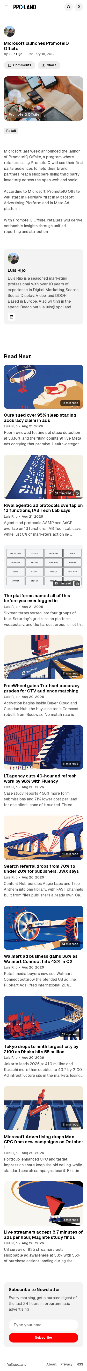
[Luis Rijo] (9, 31)
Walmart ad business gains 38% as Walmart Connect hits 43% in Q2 (41, 959)
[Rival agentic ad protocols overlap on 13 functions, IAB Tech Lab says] (43, 477)
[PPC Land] (24, 7)
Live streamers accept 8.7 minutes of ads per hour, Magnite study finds (43, 1234)
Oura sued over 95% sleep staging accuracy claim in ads (40, 418)
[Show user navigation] (78, 7)
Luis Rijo (15, 54)
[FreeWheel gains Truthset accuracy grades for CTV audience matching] (43, 657)
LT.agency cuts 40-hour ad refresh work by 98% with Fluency (40, 778)
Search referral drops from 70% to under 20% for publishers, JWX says (41, 869)
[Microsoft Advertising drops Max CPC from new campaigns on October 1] (43, 1108)
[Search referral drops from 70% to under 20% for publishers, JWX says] (43, 838)
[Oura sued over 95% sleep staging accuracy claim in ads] (43, 387)
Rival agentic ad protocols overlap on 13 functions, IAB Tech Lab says (43, 508)
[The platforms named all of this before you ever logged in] (43, 567)
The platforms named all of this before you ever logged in (37, 598)
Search (68, 7)
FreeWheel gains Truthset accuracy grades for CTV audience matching (42, 688)
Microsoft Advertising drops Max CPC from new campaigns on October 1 (43, 1142)
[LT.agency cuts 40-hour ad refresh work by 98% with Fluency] (43, 747)
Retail (11, 131)
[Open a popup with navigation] (6, 7)
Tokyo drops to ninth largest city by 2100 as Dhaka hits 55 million (41, 1049)
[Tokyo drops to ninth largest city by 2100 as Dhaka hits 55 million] (43, 1018)
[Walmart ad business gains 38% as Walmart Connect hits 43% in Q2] (43, 928)
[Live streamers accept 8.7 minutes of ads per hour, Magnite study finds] (43, 1203)
